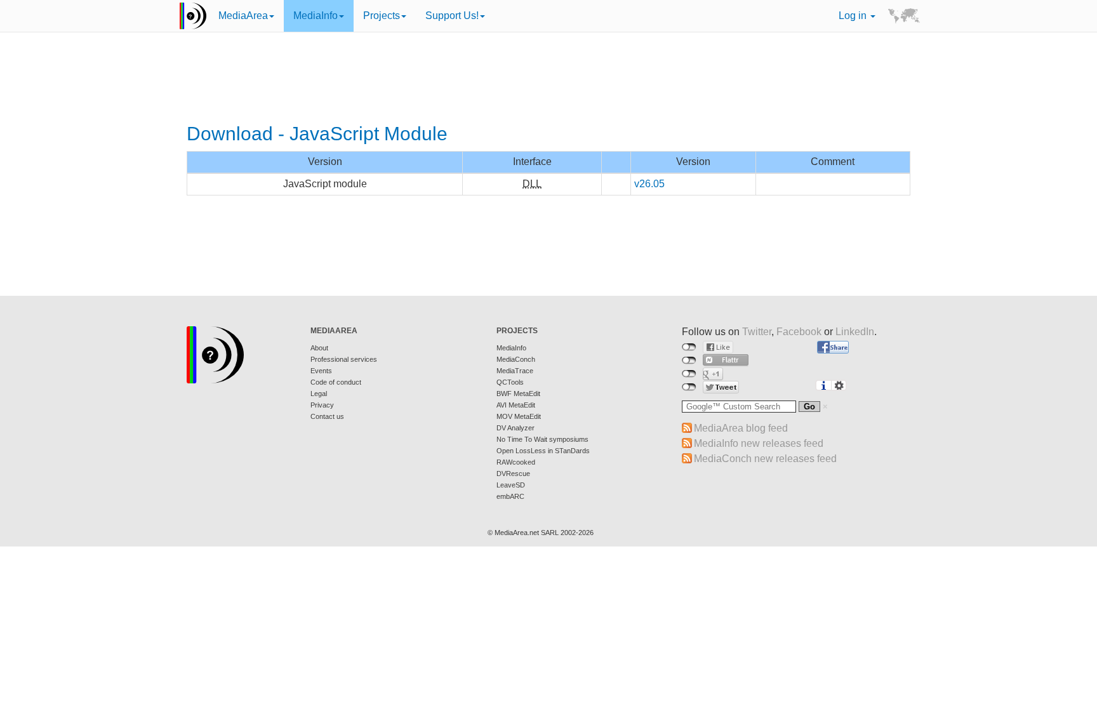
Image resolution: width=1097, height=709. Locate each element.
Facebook (798, 331)
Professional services (343, 359)
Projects (381, 15)
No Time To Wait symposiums (542, 439)
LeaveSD (510, 485)
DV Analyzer (515, 428)
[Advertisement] (548, 79)
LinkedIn (854, 331)
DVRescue (513, 473)
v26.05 (649, 183)
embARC (510, 496)
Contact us (327, 416)
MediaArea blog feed (741, 428)
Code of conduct (335, 382)
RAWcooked (515, 462)
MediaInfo (315, 15)
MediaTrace (514, 370)
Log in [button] (854, 15)
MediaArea (243, 15)
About (319, 348)
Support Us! (452, 15)
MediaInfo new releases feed (758, 443)
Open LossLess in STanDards (543, 450)
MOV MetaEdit (518, 416)
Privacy (322, 405)
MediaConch (515, 359)
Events (321, 370)
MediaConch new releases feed (765, 458)
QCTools (510, 382)
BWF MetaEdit (518, 393)
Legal (318, 393)
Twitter (756, 331)
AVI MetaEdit (515, 405)
